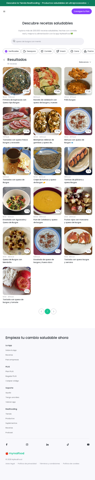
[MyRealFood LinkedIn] (47, 445)
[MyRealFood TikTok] (68, 445)
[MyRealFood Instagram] (27, 445)
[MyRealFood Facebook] (7, 445)
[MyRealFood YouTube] (88, 445)
